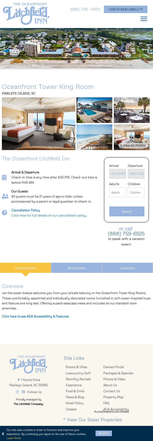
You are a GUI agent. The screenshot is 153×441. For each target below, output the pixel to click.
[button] (143, 18)
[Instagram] (18, 392)
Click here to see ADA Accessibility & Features (35, 316)
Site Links (74, 358)
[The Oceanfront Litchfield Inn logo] (26, 15)
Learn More (14, 438)
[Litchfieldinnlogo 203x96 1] (28, 365)
